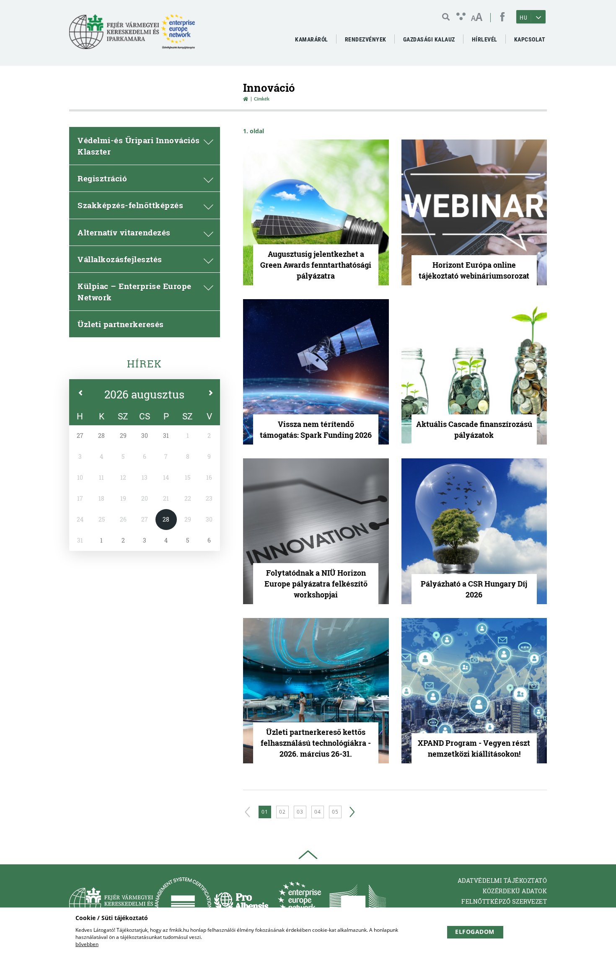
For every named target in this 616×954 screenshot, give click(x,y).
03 (300, 811)
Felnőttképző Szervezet (504, 901)
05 (335, 811)
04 (317, 811)
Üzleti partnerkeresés (121, 324)
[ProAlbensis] (241, 903)
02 (282, 811)
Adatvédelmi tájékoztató (502, 880)
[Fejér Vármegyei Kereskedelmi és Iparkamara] (132, 35)
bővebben (86, 944)
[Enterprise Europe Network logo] (299, 903)
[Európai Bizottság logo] (357, 903)
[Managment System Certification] (183, 903)
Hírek (144, 363)
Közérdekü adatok (515, 891)
